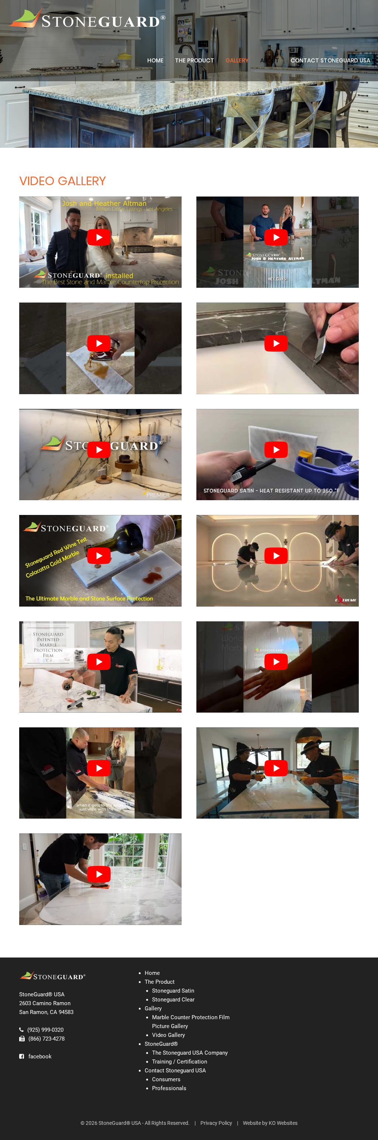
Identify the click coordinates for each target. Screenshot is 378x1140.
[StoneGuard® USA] (86, 17)
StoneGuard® (161, 1044)
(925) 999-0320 (45, 1030)
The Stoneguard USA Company (190, 1052)
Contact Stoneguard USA (330, 60)
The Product (194, 60)
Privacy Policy (216, 1123)
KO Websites (283, 1123)
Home (155, 60)
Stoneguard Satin (173, 990)
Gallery (153, 1008)
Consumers (166, 1079)
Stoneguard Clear (173, 999)
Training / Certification (179, 1061)
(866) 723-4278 (46, 1038)
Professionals (169, 1088)
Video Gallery (168, 1035)
